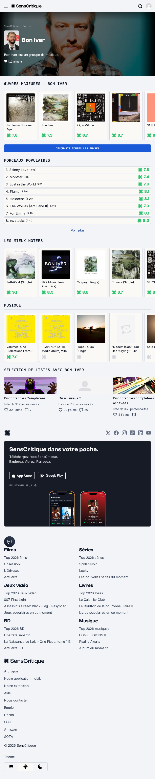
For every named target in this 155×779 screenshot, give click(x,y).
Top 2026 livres (91, 593)
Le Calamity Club (92, 600)
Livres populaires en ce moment (103, 612)
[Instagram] (124, 434)
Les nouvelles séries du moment (103, 577)
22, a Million (85, 125)
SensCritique (11, 26)
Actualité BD (13, 648)
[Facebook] (116, 434)
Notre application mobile (23, 678)
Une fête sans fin (17, 635)
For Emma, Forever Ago (19, 127)
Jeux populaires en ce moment (28, 612)
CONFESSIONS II (92, 635)
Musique (88, 621)
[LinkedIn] (140, 434)
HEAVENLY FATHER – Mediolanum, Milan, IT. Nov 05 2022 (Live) (56, 349)
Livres (86, 585)
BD (7, 621)
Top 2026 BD (14, 629)
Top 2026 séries (91, 558)
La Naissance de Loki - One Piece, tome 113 (37, 642)
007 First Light (15, 600)
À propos (11, 671)
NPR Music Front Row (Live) (53, 284)
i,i (113, 125)
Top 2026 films (15, 558)
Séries (86, 550)
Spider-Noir (88, 564)
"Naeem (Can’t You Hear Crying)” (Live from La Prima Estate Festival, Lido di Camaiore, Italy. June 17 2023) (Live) (126, 349)
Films (10, 550)
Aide (7, 693)
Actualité (10, 577)
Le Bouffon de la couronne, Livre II (106, 606)
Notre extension (16, 686)
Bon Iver (27, 26)
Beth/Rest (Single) (19, 282)
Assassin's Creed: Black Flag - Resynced (35, 606)
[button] (149, 6)
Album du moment (93, 648)
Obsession (12, 564)
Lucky (83, 571)
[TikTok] (132, 434)
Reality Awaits (89, 642)
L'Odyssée (12, 571)
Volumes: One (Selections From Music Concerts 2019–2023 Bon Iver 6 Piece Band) (20, 349)
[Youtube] (148, 434)
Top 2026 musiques (94, 629)
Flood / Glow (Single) (85, 349)
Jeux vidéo (16, 585)
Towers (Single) (123, 282)
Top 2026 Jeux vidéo (20, 593)
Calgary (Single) (88, 282)
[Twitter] (108, 434)
